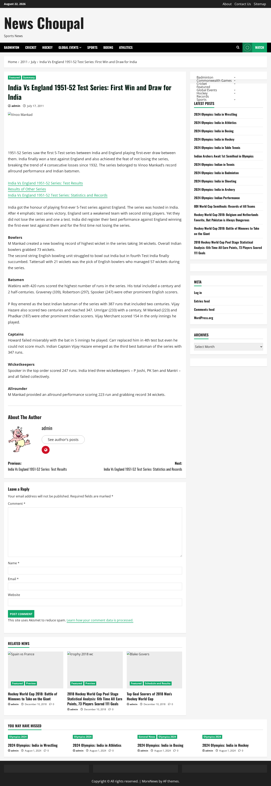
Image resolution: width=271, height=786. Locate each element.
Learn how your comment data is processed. (100, 620)
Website (14, 595)
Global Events (68, 47)
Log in (198, 292)
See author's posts (63, 439)
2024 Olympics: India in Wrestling (215, 114)
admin (16, 106)
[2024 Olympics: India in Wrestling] (38, 737)
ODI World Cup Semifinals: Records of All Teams (224, 206)
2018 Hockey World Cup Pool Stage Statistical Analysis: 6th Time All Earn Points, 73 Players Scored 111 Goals (94, 698)
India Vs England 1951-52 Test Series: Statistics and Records (58, 195)
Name (13, 563)
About (227, 4)
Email (13, 579)
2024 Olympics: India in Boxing (214, 131)
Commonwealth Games (214, 80)
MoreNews (150, 781)
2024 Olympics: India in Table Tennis (217, 147)
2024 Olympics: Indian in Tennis (214, 164)
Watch (259, 47)
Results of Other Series (27, 189)
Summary (29, 77)
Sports (92, 47)
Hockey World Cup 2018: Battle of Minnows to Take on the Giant (32, 696)
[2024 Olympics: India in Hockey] (232, 737)
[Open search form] (237, 47)
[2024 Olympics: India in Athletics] (103, 737)
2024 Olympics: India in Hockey (214, 139)
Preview (31, 683)
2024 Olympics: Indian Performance (217, 197)
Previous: (37, 466)
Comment (16, 503)
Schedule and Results (157, 683)
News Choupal (44, 22)
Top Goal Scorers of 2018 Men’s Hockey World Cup (149, 696)
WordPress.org (203, 317)
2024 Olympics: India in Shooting (215, 181)
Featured (14, 77)
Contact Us (242, 4)
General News (147, 736)
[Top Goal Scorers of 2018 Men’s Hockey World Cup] (154, 670)
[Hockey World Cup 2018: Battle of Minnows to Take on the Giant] (35, 670)
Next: (143, 466)
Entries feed (202, 301)
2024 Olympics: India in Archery (214, 189)
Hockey (47, 47)
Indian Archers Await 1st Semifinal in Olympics (224, 156)
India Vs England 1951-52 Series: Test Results (45, 183)
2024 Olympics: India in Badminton (216, 172)
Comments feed (204, 309)
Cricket (30, 47)
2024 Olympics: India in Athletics (215, 122)
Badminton (11, 47)
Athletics (126, 47)
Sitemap (260, 4)
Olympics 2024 (18, 736)
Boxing (108, 47)
